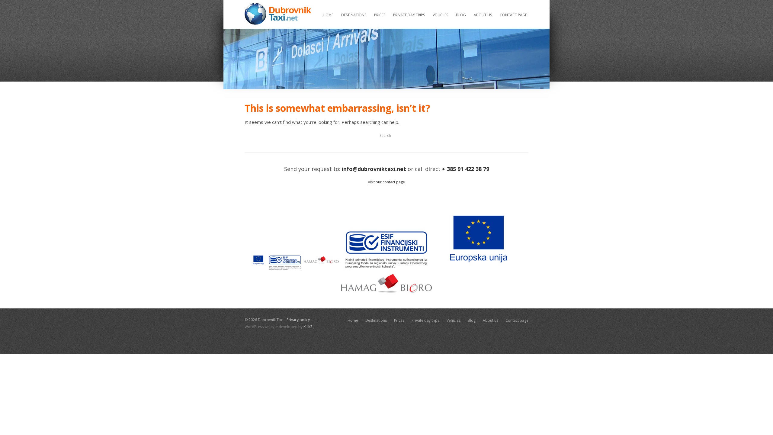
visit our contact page (386, 182)
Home (328, 15)
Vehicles (440, 15)
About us (483, 15)
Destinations (353, 15)
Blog (461, 15)
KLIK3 (308, 326)
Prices (379, 15)
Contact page (513, 15)
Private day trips (409, 15)
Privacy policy (298, 319)
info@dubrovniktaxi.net (374, 168)
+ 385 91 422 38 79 (465, 168)
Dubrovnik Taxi (278, 14)
